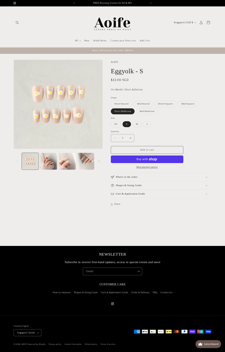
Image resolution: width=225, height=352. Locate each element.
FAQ (155, 292)
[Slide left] (17, 161)
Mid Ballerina (149, 112)
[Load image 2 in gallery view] (48, 161)
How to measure (61, 292)
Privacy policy (55, 344)
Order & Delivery (140, 292)
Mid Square (190, 104)
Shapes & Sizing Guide (86, 292)
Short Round (123, 104)
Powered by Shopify (36, 344)
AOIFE (24, 344)
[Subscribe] (138, 271)
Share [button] (117, 204)
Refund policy (91, 344)
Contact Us (166, 292)
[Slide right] (99, 161)
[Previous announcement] (74, 3)
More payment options (147, 167)
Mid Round (145, 104)
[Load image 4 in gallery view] (85, 161)
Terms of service (107, 344)
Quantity (115, 131)
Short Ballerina (122, 111)
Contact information (73, 344)
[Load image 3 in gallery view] (67, 161)
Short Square (167, 104)
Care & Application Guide (114, 292)
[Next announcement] (151, 3)
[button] (17, 22)
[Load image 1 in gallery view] (30, 161)
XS (117, 125)
